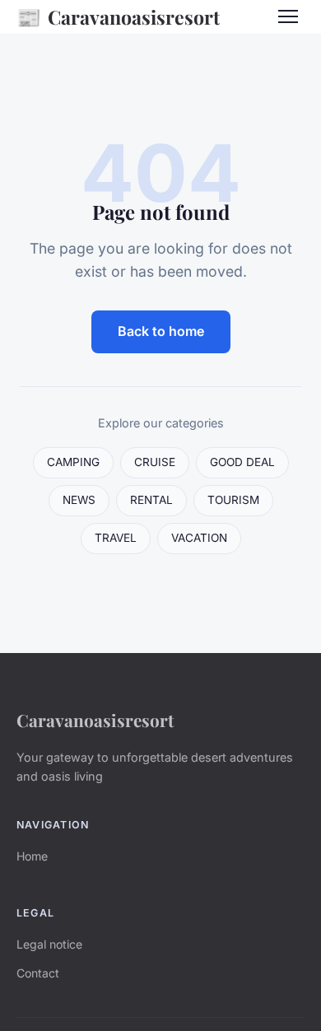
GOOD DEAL (242, 462)
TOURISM (233, 499)
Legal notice (49, 944)
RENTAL (151, 499)
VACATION (199, 537)
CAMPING (73, 462)
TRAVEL (116, 537)
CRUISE (154, 462)
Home (32, 856)
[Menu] (288, 16)
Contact (37, 973)
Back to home (161, 331)
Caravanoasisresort (118, 16)
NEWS (79, 499)
